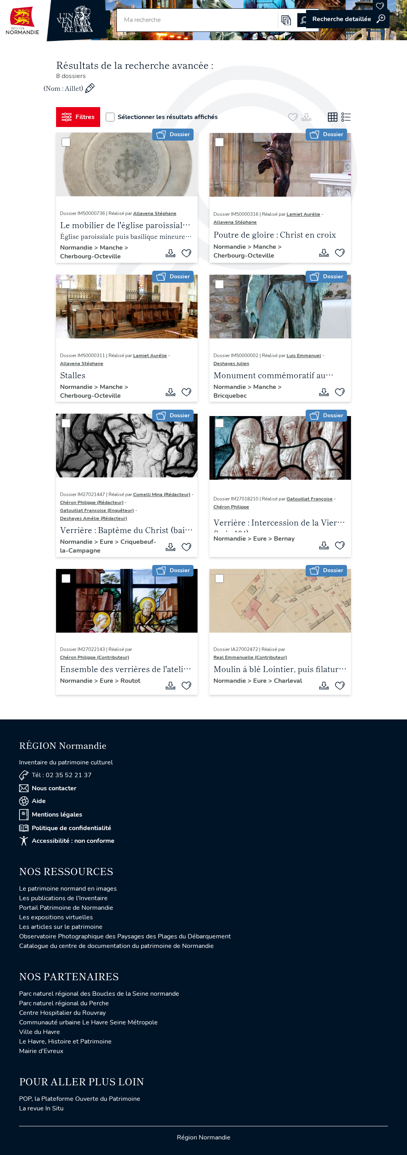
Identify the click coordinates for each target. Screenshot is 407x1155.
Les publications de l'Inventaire (63, 898)
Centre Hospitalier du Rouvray (62, 1012)
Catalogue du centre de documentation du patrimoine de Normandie (116, 946)
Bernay (284, 538)
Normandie (77, 247)
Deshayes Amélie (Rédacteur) (93, 518)
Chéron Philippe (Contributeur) (94, 657)
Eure (107, 541)
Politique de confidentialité (71, 828)
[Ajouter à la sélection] (186, 253)
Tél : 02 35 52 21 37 (62, 775)
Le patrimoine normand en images (68, 888)
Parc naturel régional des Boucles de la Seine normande (99, 993)
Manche (112, 247)
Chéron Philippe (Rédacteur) (92, 502)
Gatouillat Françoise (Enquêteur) (97, 510)
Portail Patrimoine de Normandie (66, 907)
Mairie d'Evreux (41, 1051)
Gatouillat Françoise (310, 499)
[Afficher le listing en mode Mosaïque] (332, 117)
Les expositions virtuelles (56, 917)
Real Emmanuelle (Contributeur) (250, 657)
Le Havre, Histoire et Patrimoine (65, 1041)
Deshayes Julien (231, 363)
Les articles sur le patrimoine (61, 926)
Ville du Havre (39, 1032)
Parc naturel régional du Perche (64, 1003)
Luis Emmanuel (304, 355)
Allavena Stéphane (154, 213)
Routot (130, 680)
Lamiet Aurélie (303, 214)
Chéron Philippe (231, 507)
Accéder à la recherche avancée (348, 19)
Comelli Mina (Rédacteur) (161, 494)
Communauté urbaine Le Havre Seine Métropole (88, 1022)
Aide (39, 801)
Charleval (288, 680)
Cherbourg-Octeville (90, 256)
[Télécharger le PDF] (170, 253)
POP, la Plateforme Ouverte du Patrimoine (79, 1098)
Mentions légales (57, 814)
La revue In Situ (41, 1108)
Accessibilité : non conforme (73, 840)
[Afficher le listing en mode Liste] (346, 117)
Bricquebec (230, 395)
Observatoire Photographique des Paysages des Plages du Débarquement (125, 936)
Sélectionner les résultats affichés (168, 117)
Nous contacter (54, 788)
